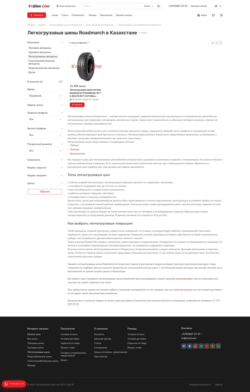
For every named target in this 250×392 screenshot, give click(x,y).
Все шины (32, 338)
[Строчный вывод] (216, 43)
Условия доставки (70, 338)
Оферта (219, 384)
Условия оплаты (69, 334)
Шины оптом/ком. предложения (110, 352)
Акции (64, 360)
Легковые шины (35, 343)
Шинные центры (102, 338)
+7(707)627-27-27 (177, 6)
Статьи (97, 343)
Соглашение (100, 347)
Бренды (31, 365)
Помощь (132, 328)
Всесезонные (77, 153)
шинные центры (183, 289)
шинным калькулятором (179, 278)
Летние (74, 145)
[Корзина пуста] (221, 15)
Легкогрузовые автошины (42, 56)
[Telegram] (201, 346)
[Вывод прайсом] (220, 43)
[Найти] (158, 6)
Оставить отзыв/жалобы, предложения (73, 354)
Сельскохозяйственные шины (42, 360)
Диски (31, 72)
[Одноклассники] (212, 346)
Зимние (74, 149)
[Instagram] (195, 346)
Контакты (99, 334)
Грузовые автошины (39, 52)
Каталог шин (34, 334)
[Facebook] (189, 346)
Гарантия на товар (70, 343)
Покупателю (68, 328)
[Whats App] (218, 346)
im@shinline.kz (188, 338)
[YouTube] (206, 346)
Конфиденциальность (200, 384)
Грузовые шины (35, 347)
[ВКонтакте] (183, 346)
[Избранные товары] (213, 15)
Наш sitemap (100, 356)
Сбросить (45, 191)
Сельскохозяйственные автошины (41, 62)
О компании (101, 328)
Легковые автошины (39, 47)
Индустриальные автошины (44, 68)
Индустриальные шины (39, 356)
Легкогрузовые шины (38, 352)
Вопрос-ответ (68, 347)
